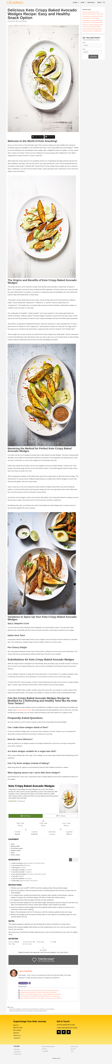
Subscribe (93, 56)
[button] (9, 801)
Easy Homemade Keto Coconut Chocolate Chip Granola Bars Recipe (28, 1011)
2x (73, 859)
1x (70, 859)
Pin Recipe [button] (62, 816)
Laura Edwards (23, 21)
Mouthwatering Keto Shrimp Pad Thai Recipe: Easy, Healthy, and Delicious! (38, 992)
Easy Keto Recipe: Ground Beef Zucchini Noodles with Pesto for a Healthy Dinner (40, 996)
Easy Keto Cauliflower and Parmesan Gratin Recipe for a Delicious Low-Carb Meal (31, 1009)
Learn (75, 2)
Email (84, 42)
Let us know (42, 961)
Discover (90, 2)
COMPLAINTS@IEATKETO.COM (67, 1028)
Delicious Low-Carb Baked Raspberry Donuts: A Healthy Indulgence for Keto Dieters (40, 994)
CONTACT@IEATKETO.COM (66, 1025)
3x (76, 859)
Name (84, 49)
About (99, 2)
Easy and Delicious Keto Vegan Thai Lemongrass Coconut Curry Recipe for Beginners (41, 998)
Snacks (11, 1007)
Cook (82, 2)
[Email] (29, 983)
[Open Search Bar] (104, 2)
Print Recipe (50, 137)
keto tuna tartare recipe (23, 710)
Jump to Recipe (38, 137)
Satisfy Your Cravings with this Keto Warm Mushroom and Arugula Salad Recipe (39, 990)
